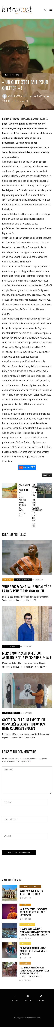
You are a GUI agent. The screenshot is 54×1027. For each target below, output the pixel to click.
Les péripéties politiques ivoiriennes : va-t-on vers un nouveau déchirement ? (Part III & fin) (33, 505)
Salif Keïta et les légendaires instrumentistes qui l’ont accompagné (33, 912)
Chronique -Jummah (30, 887)
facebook (14, 1000)
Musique (25, 944)
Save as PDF (29, 467)
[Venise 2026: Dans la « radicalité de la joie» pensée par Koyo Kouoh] (27, 557)
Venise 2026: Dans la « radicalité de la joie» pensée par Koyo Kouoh (26, 588)
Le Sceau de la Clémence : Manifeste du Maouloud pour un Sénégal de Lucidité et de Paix (35, 931)
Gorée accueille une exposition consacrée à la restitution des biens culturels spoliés (23, 724)
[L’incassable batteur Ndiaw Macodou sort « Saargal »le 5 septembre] (9, 950)
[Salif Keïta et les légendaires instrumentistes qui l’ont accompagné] (9, 911)
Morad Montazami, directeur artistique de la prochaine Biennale (26, 655)
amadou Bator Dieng (17, 96)
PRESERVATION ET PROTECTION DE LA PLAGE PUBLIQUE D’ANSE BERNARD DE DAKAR (20, 500)
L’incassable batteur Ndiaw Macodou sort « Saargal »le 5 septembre (34, 951)
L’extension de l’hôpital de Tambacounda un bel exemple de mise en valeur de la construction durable (34, 972)
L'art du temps (12, 75)
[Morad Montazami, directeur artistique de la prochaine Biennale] (27, 623)
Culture (7, 580)
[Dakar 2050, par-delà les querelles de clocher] (9, 893)
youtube (28, 1000)
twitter (41, 1000)
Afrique (25, 963)
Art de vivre (27, 924)
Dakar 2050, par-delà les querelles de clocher (31, 892)
